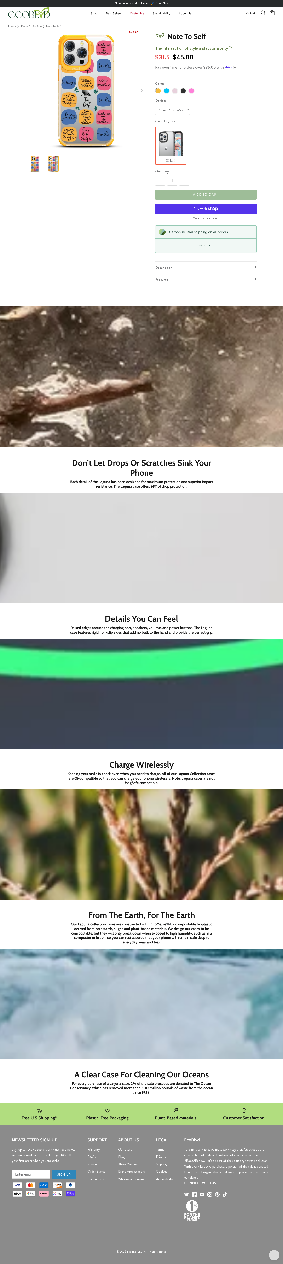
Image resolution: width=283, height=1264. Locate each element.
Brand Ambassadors (131, 1171)
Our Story (125, 1149)
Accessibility (164, 1178)
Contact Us (95, 1178)
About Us (185, 13)
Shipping (161, 1164)
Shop (94, 13)
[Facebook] (194, 1194)
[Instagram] (209, 1194)
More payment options (206, 218)
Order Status (96, 1171)
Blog (121, 1156)
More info (206, 245)
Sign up (64, 1174)
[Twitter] (186, 1194)
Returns (92, 1164)
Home (12, 26)
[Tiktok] (225, 1194)
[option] (86, 91)
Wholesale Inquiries (131, 1178)
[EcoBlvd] (29, 12)
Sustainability (161, 13)
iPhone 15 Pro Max (31, 26)
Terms (160, 1149)
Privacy (161, 1156)
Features (161, 279)
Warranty (93, 1149)
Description (163, 267)
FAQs (91, 1156)
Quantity (162, 171)
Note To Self (53, 26)
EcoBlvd (132, 1252)
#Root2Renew (128, 1164)
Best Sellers (114, 13)
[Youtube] (202, 1194)
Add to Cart (206, 194)
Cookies (161, 1171)
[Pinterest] (217, 1194)
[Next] (141, 90)
